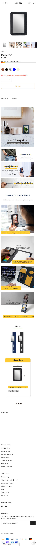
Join (33, 523)
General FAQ (5, 448)
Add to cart (18, 86)
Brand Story (5, 477)
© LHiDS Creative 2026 (7, 533)
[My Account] (29, 3)
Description (4, 98)
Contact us (4, 463)
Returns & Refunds (7, 454)
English (9, 544)
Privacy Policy (5, 457)
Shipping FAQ (5, 451)
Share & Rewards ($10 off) (9, 480)
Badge (2, 51)
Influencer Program (7, 483)
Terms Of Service (6, 460)
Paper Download (6, 467)
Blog (2, 489)
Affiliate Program (6, 486)
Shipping (14, 98)
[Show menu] (2, 3)
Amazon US (5, 492)
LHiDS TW (4, 495)
